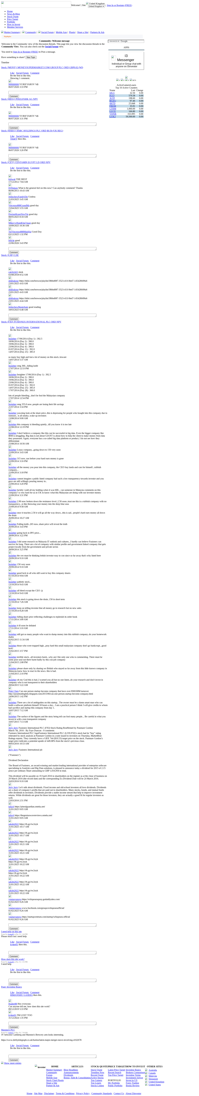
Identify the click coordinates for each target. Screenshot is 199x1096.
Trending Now (97, 1072)
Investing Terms (133, 1075)
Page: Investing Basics (11, 987)
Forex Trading (132, 1083)
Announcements (71, 1072)
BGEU (113, 101)
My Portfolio (114, 1083)
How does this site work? (12, 959)
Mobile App (61, 32)
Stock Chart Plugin (55, 1080)
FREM (113, 106)
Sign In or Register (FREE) (119, 5)
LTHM (113, 108)
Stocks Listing (97, 1085)
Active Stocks (97, 1077)
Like (12, 73)
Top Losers (96, 1083)
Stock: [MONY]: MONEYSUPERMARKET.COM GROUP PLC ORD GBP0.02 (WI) (42, 67)
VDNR (113, 114)
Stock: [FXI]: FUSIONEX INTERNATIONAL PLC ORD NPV (31, 322)
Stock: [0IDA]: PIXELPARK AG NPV (19, 99)
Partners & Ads (97, 32)
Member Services (15, 27)
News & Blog (13, 14)
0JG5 (112, 93)
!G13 (112, 95)
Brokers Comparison (135, 1072)
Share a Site (82, 32)
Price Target (12, 19)
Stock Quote (13, 16)
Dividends (68, 1075)
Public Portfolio (115, 1085)
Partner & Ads (52, 1085)
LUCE (113, 111)
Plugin (72, 32)
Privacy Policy (83, 1093)
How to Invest (13, 24)
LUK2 (113, 116)
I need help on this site (11, 931)
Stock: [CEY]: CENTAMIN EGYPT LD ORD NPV (26, 162)
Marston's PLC (8, 1030)
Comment (34, 73)
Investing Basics (133, 1070)
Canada (152, 1073)
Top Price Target (115, 1075)
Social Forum (47, 32)
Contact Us (119, 1093)
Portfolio (11, 22)
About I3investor (133, 1093)
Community (30, 32)
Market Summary (12, 32)
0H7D (112, 103)
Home (10, 11)
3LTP (112, 98)
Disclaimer (49, 1093)
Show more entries (12, 1063)
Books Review (133, 1085)
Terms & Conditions (65, 1093)
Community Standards (101, 1093)
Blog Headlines (71, 1070)
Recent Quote (97, 1075)
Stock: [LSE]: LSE (10, 255)
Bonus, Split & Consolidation (77, 1077)
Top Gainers (96, 1080)
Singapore (153, 1079)
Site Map (38, 1093)
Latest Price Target (116, 1070)
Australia (153, 1070)
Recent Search (114, 1072)
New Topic (31, 57)
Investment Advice (134, 1077)
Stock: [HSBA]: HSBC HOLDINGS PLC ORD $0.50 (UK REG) (32, 130)
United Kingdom (156, 1082)
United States (155, 1084)
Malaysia (153, 1076)
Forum (49, 1075)
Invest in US (131, 1080)
